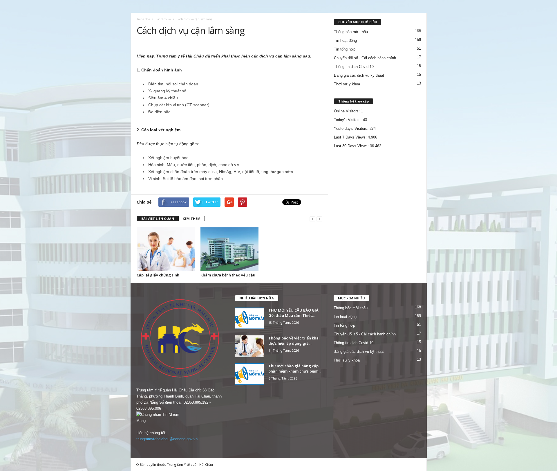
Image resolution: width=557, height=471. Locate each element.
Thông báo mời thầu (351, 32)
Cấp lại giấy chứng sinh (158, 275)
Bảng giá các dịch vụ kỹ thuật (359, 75)
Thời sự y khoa (347, 84)
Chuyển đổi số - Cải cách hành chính (365, 58)
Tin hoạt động (345, 40)
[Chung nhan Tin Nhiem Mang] (180, 417)
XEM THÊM (191, 218)
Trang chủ (143, 19)
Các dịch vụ (163, 19)
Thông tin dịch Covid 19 (354, 66)
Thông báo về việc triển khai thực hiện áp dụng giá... (294, 340)
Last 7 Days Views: (351, 137)
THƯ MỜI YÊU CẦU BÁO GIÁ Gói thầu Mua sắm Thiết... (293, 313)
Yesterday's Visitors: (352, 128)
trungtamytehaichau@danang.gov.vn (167, 439)
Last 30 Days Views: (352, 146)
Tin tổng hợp (344, 49)
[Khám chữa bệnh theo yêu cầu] (229, 249)
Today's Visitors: (348, 120)
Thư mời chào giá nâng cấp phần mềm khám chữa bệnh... (294, 368)
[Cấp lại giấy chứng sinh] (166, 249)
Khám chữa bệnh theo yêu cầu (227, 275)
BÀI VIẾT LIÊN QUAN (157, 218)
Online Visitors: (347, 111)
